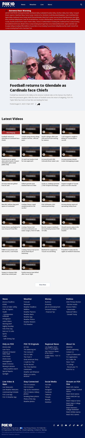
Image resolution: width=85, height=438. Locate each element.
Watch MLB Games (72, 394)
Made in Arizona (7, 364)
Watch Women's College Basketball (72, 408)
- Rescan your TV (72, 367)
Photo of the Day (29, 399)
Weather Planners (30, 312)
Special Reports (7, 371)
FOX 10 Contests (29, 385)
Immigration (6, 319)
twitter (58, 425)
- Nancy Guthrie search (10, 369)
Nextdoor (48, 402)
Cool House (6, 356)
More (50, 4)
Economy (48, 304)
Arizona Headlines (8, 302)
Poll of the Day (7, 329)
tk (70, 425)
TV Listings (69, 364)
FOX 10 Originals (31, 344)
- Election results (71, 304)
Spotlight (5, 374)
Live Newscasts (7, 387)
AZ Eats (26, 347)
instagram (62, 425)
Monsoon (27, 304)
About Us (70, 344)
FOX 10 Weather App (9, 397)
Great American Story (31, 359)
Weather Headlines (30, 307)
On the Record (28, 364)
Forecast (27, 302)
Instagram (48, 390)
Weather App (28, 317)
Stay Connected (31, 381)
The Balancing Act (30, 349)
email (77, 425)
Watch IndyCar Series (73, 401)
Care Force (6, 349)
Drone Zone (6, 359)
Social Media (51, 381)
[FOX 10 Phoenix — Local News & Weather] (9, 4)
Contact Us (70, 352)
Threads (47, 397)
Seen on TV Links (8, 331)
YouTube (48, 385)
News (5, 299)
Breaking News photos (31, 396)
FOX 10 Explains (7, 309)
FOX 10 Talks (28, 354)
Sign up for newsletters (31, 390)
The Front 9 (28, 357)
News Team (70, 362)
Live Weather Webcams (10, 390)
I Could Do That (29, 362)
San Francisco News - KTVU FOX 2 (52, 352)
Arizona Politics (71, 307)
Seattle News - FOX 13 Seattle (52, 357)
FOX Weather (28, 324)
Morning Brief (7, 324)
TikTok (47, 387)
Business (48, 302)
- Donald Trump (71, 314)
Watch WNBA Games (73, 412)
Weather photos (29, 401)
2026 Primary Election (73, 302)
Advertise (69, 347)
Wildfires (26, 309)
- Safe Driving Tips (8, 339)
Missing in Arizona (8, 366)
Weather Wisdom (29, 322)
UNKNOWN (28, 369)
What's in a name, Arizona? (30, 375)
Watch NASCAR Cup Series (73, 397)
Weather (28, 299)
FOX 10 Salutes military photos (31, 393)
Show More (42, 285)
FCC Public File (71, 359)
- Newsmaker (70, 309)
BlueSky (47, 400)
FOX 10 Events (28, 387)
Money (48, 299)
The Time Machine (30, 367)
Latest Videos (7, 321)
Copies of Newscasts (73, 354)
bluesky (73, 425)
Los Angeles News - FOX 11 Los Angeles (51, 348)
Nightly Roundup (8, 326)
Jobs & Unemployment (52, 307)
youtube (66, 425)
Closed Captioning (72, 349)
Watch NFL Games (72, 387)
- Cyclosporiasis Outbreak (7, 315)
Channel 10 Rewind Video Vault (8, 353)
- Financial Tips (50, 312)
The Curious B (28, 352)
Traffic (4, 336)
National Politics (71, 312)
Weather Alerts (29, 314)
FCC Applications (71, 357)
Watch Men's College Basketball (73, 404)
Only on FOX (8, 344)
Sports (4, 334)
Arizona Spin (6, 347)
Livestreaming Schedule (10, 392)
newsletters (81, 425)
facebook (54, 425)
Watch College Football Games (74, 390)
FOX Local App (7, 395)
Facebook (48, 392)
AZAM (4, 304)
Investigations (7, 361)
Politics (69, 299)
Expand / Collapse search (81, 4)
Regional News (52, 344)
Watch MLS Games (72, 414)
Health (4, 312)
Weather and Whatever (31, 372)
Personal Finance (50, 309)
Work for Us (70, 369)
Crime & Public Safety (9, 307)
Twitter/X (48, 395)
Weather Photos (29, 319)
